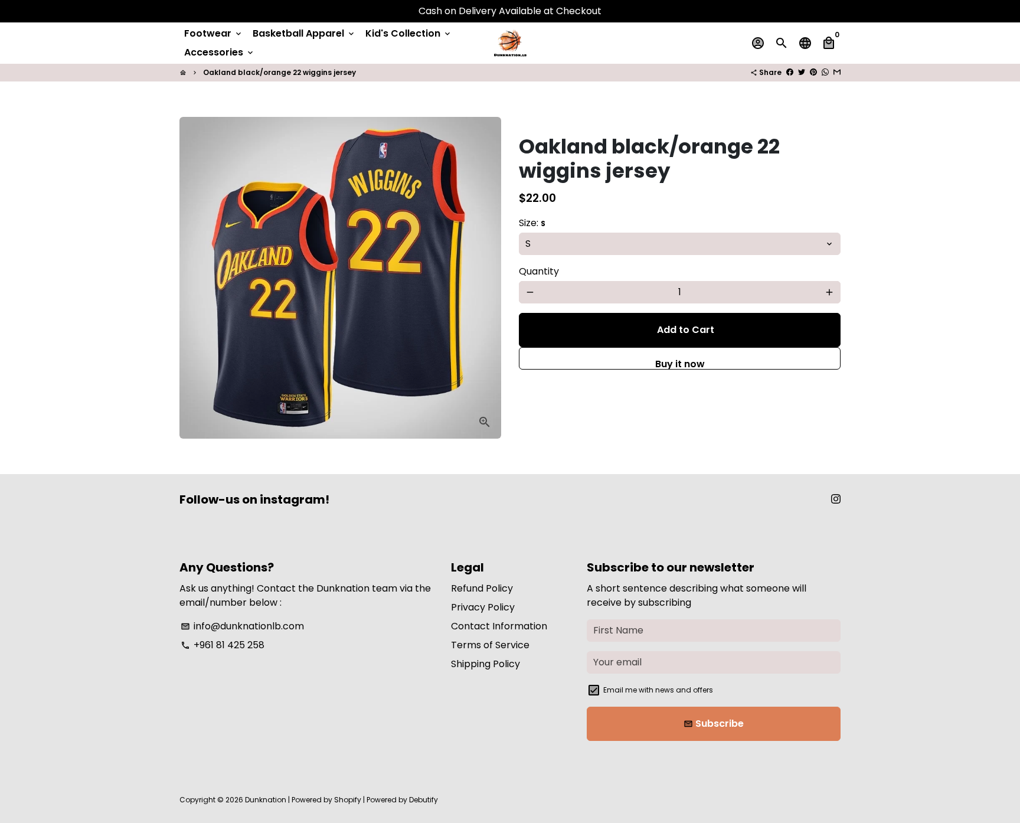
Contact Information (499, 626)
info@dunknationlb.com (242, 626)
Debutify (423, 800)
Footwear (213, 33)
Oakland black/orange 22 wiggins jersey (279, 72)
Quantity (539, 271)
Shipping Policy (485, 664)
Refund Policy (482, 588)
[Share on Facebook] (789, 72)
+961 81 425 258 (222, 645)
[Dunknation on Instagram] (836, 499)
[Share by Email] (837, 72)
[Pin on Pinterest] (813, 72)
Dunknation (265, 800)
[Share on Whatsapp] (825, 72)
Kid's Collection (408, 33)
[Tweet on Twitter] (801, 72)
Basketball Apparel (304, 33)
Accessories (219, 52)
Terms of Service (490, 645)
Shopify (347, 800)
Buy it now (680, 363)
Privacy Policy (483, 607)
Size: (532, 223)
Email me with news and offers (658, 690)
